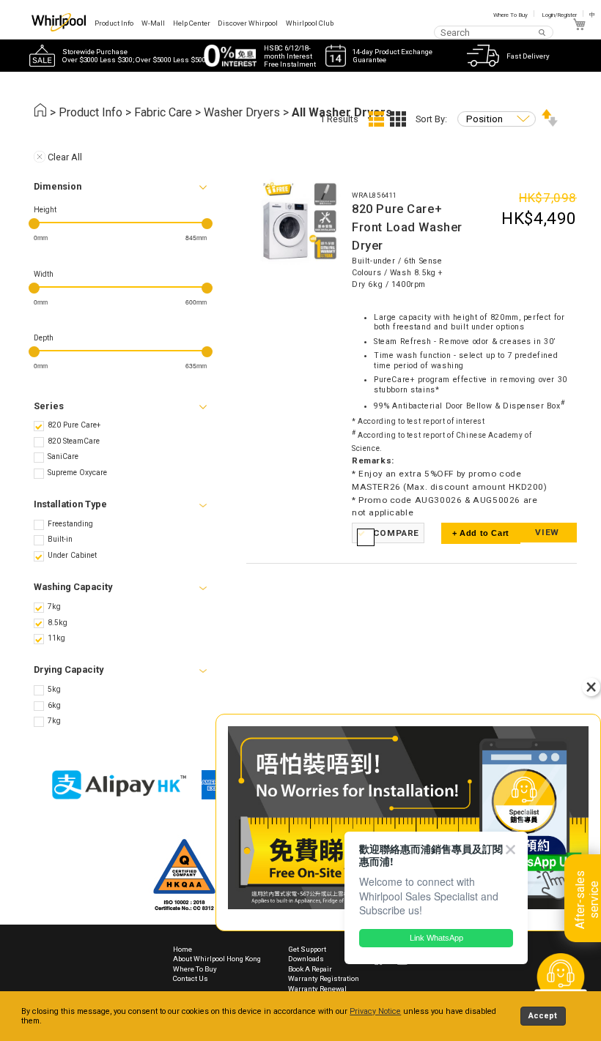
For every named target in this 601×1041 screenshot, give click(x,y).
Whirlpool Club (309, 23)
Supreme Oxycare (77, 473)
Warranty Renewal (317, 989)
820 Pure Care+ (74, 425)
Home (182, 949)
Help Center (191, 23)
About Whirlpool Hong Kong (217, 959)
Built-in (60, 539)
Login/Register (559, 15)
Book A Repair (310, 969)
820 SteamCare (74, 441)
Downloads (306, 959)
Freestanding (70, 524)
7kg (54, 606)
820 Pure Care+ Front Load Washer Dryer (407, 227)
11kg (56, 638)
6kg (54, 705)
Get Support (307, 949)
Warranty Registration (323, 978)
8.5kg (57, 623)
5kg (54, 689)
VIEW (546, 532)
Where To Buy (510, 15)
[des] (550, 123)
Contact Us (190, 978)
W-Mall (153, 23)
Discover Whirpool (248, 23)
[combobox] (494, 32)
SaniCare (63, 456)
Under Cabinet (72, 555)
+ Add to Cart (480, 533)
